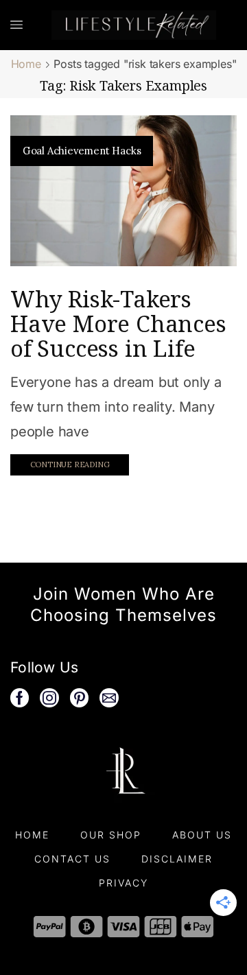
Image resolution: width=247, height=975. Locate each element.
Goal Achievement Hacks (82, 150)
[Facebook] (19, 697)
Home (26, 64)
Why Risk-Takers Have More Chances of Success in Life (118, 323)
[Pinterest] (79, 697)
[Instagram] (49, 697)
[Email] (109, 697)
